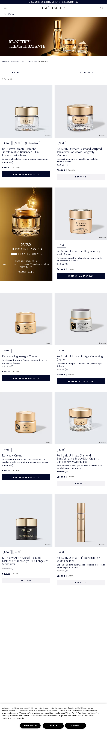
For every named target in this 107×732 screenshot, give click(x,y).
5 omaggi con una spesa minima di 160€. (53, 2)
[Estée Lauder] (53, 7)
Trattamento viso (17, 61)
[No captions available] (26, 236)
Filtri (15, 72)
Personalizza (30, 725)
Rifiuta (53, 725)
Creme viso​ (32, 61)
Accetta (75, 725)
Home (5, 61)
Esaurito (80, 177)
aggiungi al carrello (26, 174)
